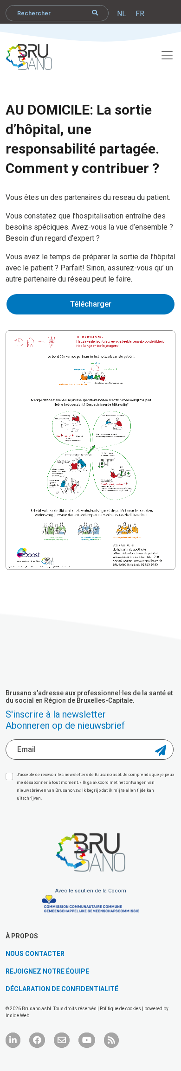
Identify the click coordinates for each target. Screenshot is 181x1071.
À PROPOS (22, 936)
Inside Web (17, 1015)
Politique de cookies (121, 1008)
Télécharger (90, 304)
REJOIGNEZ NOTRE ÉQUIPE (47, 971)
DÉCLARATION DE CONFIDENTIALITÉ (62, 989)
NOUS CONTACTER (35, 953)
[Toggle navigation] (162, 53)
